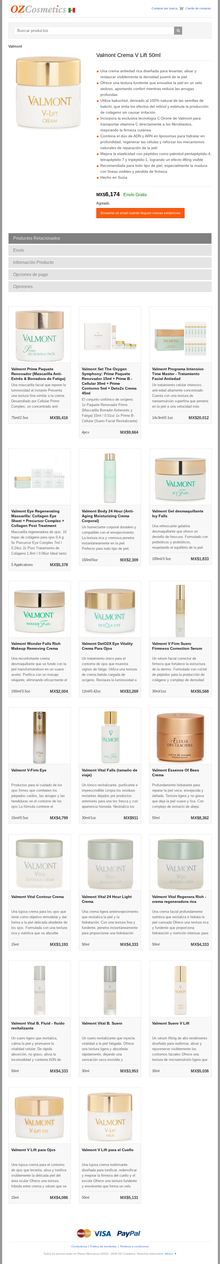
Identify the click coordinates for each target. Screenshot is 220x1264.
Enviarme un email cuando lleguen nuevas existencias (140, 213)
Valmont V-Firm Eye (28, 770)
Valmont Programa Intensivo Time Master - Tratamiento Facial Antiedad (178, 374)
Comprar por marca (164, 8)
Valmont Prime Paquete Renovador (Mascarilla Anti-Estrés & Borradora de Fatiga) (38, 374)
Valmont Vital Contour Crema (37, 897)
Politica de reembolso (103, 1246)
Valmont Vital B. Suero (102, 1023)
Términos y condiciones (134, 1246)
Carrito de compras (198, 8)
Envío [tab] (18, 250)
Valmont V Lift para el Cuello (108, 1150)
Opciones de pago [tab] (30, 274)
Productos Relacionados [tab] (36, 238)
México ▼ (171, 1253)
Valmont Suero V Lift (170, 1023)
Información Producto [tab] (33, 262)
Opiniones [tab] (23, 286)
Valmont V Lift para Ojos (33, 1150)
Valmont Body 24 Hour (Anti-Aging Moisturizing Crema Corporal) (108, 516)
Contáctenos (79, 1246)
